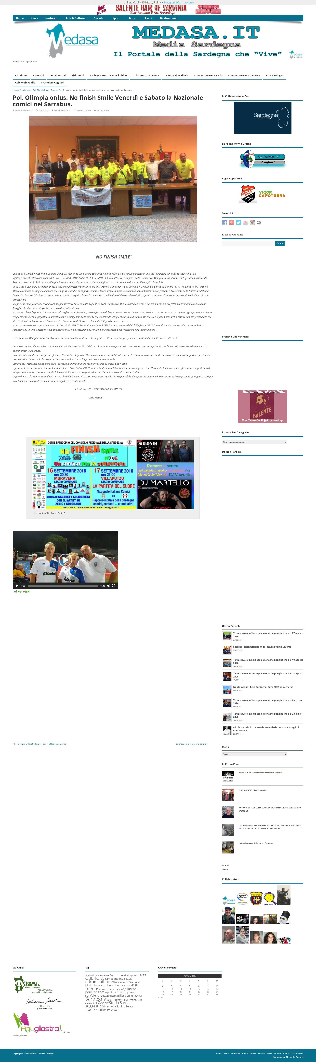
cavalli (122, 978)
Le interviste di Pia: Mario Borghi (191, 743)
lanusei (111, 985)
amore (104, 975)
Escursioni (112, 982)
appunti (134, 975)
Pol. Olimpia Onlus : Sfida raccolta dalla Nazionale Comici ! (40, 743)
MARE (134, 985)
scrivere (130, 999)
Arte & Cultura (75, 18)
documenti (94, 981)
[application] (65, 560)
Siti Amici (78, 75)
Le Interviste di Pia (176, 75)
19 (172, 991)
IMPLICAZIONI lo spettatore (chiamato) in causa (260, 772)
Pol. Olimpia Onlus (75, 110)
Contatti (38, 75)
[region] (158, 7)
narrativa (117, 989)
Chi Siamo (21, 75)
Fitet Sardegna (274, 75)
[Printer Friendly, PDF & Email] (22, 591)
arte (143, 975)
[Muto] (108, 585)
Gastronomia (168, 18)
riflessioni (124, 995)
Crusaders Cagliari (52, 82)
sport (104, 1003)
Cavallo (129, 979)
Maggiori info (172, 2)
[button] (65, 560)
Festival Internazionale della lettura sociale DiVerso (262, 646)
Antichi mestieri (119, 975)
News (34, 18)
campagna (111, 978)
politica (111, 992)
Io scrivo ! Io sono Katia (208, 75)
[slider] (63, 586)
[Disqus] (113, 694)
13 (181, 989)
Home (20, 18)
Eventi (149, 18)
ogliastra (129, 988)
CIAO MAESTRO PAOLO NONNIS (253, 790)
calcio (100, 978)
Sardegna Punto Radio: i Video (108, 75)
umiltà (106, 1010)
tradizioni (93, 1009)
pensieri (91, 992)
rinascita (136, 995)
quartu (121, 992)
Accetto (189, 2)
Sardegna (95, 998)
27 (181, 994)
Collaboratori (58, 75)
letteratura (123, 985)
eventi (124, 982)
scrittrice (119, 999)
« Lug (160, 997)
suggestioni (95, 1006)
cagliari (90, 978)
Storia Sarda (119, 1002)
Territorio (50, 18)
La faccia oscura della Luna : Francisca (256, 843)
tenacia (110, 1006)
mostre (106, 989)
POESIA (102, 992)
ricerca (114, 995)
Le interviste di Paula (145, 75)
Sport (116, 18)
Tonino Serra (125, 1006)
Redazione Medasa (24, 110)
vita (114, 1009)
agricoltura (92, 975)
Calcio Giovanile (25, 82)
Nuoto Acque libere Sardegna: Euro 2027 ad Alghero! (263, 687)
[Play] (17, 585)
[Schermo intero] (113, 585)
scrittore (111, 1000)
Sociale (98, 18)
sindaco (96, 1003)
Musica (133, 18)
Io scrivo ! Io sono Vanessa (244, 75)
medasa (93, 988)
